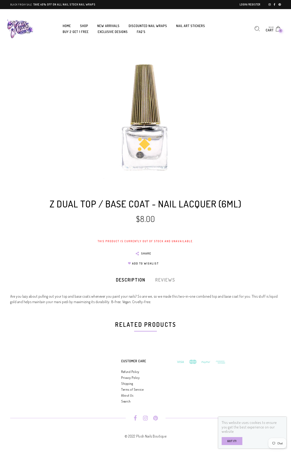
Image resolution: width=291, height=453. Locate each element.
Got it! (232, 441)
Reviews (165, 280)
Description (130, 280)
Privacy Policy (130, 378)
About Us (127, 395)
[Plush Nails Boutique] (20, 28)
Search (125, 401)
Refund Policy (130, 372)
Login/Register (250, 4)
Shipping (127, 383)
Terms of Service (132, 389)
